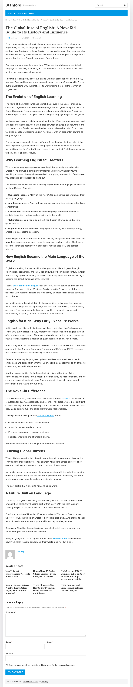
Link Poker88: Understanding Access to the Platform (17, 574)
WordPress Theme (30, 682)
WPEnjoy (44, 682)
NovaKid (65, 398)
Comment (10, 612)
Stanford (13, 5)
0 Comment (36, 38)
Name (8, 642)
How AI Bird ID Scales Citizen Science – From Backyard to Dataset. (44, 574)
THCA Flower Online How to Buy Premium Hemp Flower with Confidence (44, 589)
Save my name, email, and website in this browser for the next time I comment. (42, 665)
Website (9, 653)
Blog (14, 20)
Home (7, 20)
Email (50, 642)
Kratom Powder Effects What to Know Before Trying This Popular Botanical (17, 589)
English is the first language (26, 285)
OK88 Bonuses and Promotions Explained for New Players (72, 588)
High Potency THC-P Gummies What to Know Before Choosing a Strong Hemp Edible (73, 575)
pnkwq (14, 38)
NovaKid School (45, 415)
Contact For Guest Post (21, 13)
